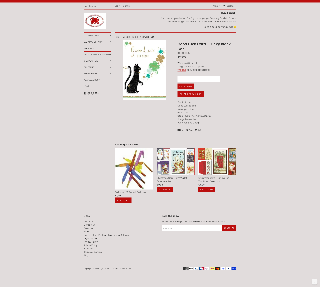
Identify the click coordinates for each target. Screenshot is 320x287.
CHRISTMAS (97, 67)
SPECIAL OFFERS (97, 60)
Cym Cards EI (105, 269)
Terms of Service (93, 252)
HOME (86, 86)
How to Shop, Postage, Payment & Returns (106, 235)
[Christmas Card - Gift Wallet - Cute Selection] (175, 161)
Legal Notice (90, 238)
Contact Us (90, 224)
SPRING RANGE (97, 73)
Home (118, 37)
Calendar (89, 228)
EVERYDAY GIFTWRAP (97, 41)
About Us (88, 221)
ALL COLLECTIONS (92, 79)
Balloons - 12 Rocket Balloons (130, 192)
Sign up (126, 6)
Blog (86, 255)
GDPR (87, 231)
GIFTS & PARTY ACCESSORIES (97, 54)
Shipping (182, 69)
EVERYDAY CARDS (97, 35)
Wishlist (216, 6)
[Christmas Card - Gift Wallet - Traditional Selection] (217, 161)
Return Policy (90, 245)
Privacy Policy (91, 241)
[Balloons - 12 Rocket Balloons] (134, 169)
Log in (117, 6)
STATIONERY (89, 48)
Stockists (88, 248)
